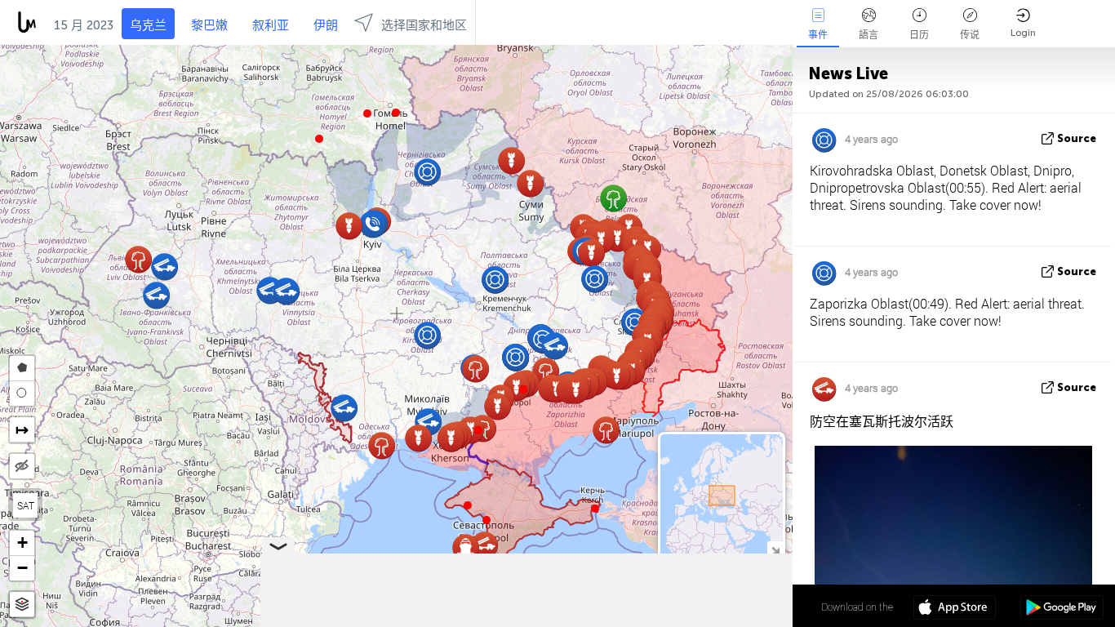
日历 (919, 35)
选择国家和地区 (424, 25)
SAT (25, 505)
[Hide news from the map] (22, 466)
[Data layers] (22, 604)
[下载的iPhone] (954, 609)
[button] (367, 113)
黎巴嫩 (209, 25)
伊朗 (325, 25)
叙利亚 (270, 25)
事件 (818, 35)
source (1076, 138)
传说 (970, 35)
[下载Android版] (1061, 609)
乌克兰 (148, 25)
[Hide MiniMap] (775, 549)
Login (1023, 32)
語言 (868, 35)
